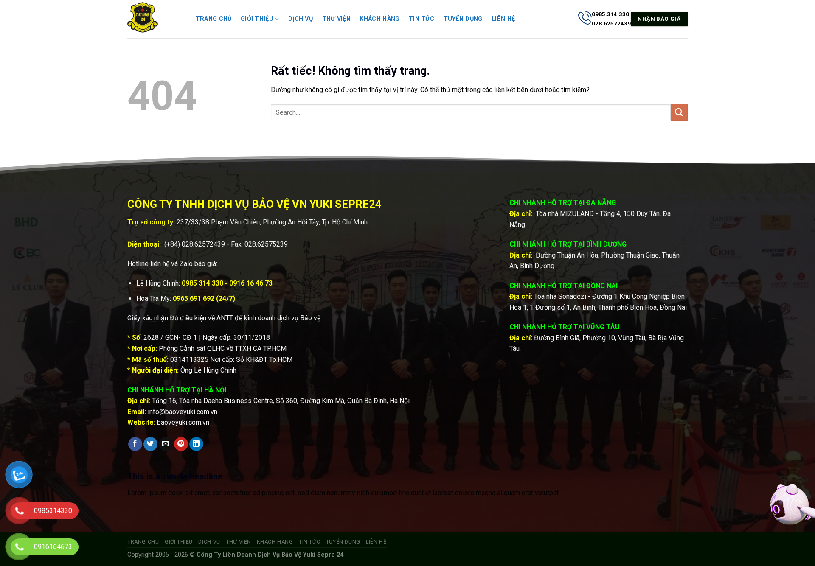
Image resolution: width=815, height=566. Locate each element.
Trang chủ (214, 18)
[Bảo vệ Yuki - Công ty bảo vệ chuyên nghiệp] (152, 19)
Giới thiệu (257, 18)
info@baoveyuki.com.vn (182, 412)
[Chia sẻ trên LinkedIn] (196, 444)
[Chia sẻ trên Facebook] (135, 444)
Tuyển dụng (463, 18)
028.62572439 (203, 244)
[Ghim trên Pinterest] (181, 444)
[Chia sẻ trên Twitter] (150, 444)
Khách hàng (379, 18)
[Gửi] (679, 112)
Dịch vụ (300, 18)
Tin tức (421, 18)
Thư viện (336, 18)
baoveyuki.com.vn (183, 422)
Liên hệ (503, 18)
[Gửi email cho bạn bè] (166, 444)
